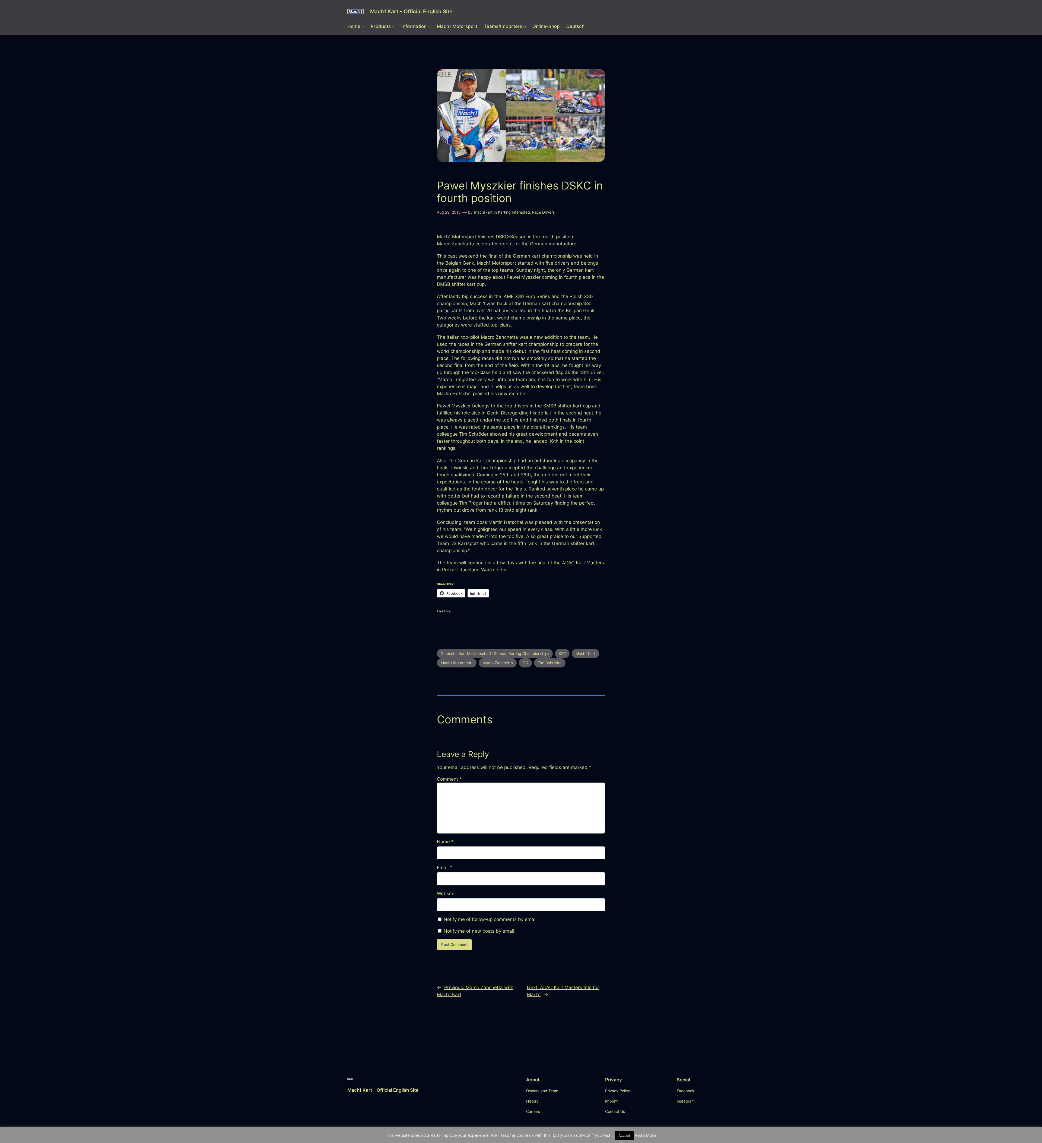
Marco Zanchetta (497, 662)
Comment (449, 779)
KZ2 (562, 653)
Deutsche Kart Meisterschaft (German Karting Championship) (495, 653)
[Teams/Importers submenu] (524, 26)
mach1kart (483, 212)
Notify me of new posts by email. (480, 931)
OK (525, 662)
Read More (645, 1135)
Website (446, 893)
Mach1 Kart (585, 653)
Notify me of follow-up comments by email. (491, 919)
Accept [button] (624, 1135)
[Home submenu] (362, 26)
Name (445, 841)
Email (444, 867)
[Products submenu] (393, 26)
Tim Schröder (550, 662)
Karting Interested (514, 212)
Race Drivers (543, 212)
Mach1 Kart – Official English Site (411, 11)
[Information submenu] (429, 26)
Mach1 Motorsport (457, 662)
